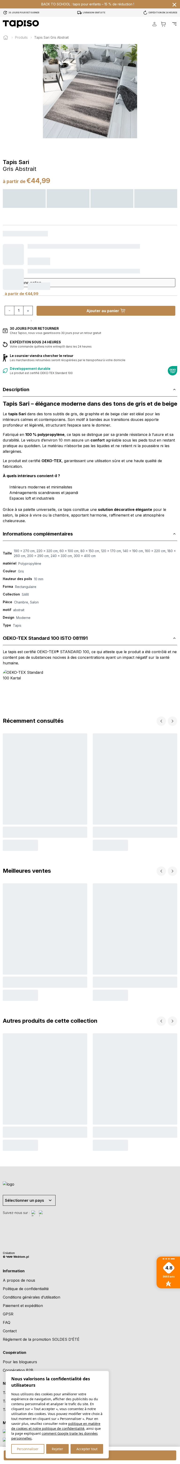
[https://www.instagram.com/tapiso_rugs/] (42, 1213)
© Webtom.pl (16, 1256)
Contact (10, 1331)
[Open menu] (174, 24)
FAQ (6, 1322)
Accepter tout (87, 1449)
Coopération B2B (18, 1370)
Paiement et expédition (23, 1305)
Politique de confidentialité (26, 1288)
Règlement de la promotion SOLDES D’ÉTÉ (41, 1339)
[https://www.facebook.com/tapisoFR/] (34, 1213)
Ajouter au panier (102, 310)
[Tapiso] (21, 24)
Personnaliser (27, 1449)
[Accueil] (5, 37)
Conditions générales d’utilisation (31, 1297)
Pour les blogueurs (20, 1361)
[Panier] (163, 24)
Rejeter (57, 1449)
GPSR (8, 1314)
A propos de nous (19, 1280)
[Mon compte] (154, 24)
